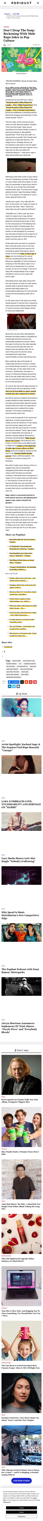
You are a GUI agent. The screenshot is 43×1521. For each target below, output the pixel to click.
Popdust (7, 14)
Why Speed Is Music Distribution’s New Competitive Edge (20, 915)
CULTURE (16, 14)
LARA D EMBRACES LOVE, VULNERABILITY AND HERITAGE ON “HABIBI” (21, 804)
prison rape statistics (12, 674)
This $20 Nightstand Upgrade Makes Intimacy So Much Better (18, 1259)
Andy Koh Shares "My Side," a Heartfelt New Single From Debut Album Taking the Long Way (21, 1206)
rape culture (24, 674)
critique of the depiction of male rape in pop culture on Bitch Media (21, 448)
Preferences (21, 1516)
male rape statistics (12, 669)
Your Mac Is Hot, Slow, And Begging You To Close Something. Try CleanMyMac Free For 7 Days (21, 1313)
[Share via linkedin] (9, 686)
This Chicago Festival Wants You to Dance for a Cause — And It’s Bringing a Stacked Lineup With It (20, 1472)
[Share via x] (22, 682)
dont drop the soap (28, 660)
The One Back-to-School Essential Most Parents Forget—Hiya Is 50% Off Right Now (21, 1366)
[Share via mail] (18, 686)
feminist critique (11, 663)
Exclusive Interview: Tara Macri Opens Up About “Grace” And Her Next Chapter (20, 1419)
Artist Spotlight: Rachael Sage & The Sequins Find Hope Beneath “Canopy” (21, 747)
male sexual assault (26, 669)
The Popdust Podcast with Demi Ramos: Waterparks (20, 971)
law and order (10, 666)
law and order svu (22, 666)
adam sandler (16, 660)
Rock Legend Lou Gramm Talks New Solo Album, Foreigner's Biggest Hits (20, 1100)
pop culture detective (12, 671)
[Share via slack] (14, 686)
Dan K (9, 45)
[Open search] (38, 3)
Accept (21, 1508)
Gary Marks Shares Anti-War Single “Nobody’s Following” (18, 860)
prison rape (25, 671)
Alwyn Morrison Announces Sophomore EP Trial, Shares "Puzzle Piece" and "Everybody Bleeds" (19, 1028)
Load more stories (22, 1481)
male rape (33, 666)
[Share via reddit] (26, 682)
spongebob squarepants (13, 677)
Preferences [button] (7, 1502)
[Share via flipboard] (35, 682)
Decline (21, 1512)
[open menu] (5, 3)
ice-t (20, 663)
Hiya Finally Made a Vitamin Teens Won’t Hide (20, 1153)
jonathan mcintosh (30, 663)
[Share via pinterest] (30, 682)
